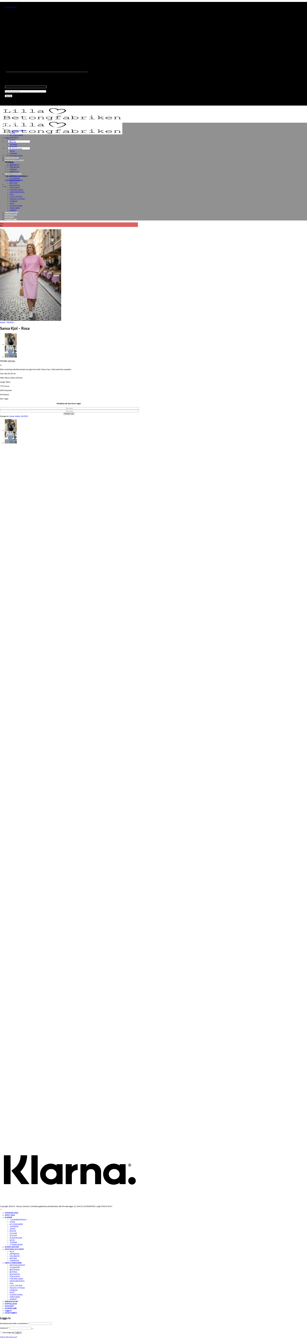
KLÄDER (8, 128)
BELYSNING (15, 181)
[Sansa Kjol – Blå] (11, 357)
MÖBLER (13, 201)
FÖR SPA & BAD (16, 190)
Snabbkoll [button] (4, 666)
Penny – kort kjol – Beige (10, 904)
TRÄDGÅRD (15, 208)
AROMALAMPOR (17, 176)
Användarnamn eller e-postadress (14, 1323)
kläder (2, 322)
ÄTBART (13, 210)
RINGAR (13, 1258)
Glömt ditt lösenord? (8, 1337)
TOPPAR (13, 153)
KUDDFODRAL (16, 206)
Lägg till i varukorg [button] (7, 676)
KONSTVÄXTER (12, 158)
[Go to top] (1, 1209)
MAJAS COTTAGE (17, 199)
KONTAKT (9, 217)
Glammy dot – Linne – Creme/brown (15, 1128)
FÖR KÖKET (15, 187)
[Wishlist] (1, 228)
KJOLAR (13, 144)
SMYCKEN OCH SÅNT (14, 160)
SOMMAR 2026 (11, 124)
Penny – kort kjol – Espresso (11, 670)
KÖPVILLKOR (11, 215)
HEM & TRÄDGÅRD (13, 174)
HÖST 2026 (10, 126)
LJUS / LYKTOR (16, 196)
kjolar (12, 416)
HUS (11, 194)
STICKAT (13, 146)
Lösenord (4, 1328)
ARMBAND (14, 165)
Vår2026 (10, 322)
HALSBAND (15, 167)
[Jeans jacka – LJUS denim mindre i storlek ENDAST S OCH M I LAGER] (11, 344)
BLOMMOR (15, 185)
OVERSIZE (14, 137)
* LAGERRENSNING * (18, 130)
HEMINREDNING (17, 192)
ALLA (12, 162)
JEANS (12, 140)
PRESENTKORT (11, 212)
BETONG (13, 183)
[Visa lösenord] (32, 1328)
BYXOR (13, 142)
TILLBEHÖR (15, 178)
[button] (11, 7)
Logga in (18, 1333)
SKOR (12, 151)
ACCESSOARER (16, 135)
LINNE (12, 133)
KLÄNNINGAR (16, 149)
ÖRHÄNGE (14, 171)
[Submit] (9, 144)
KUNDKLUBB (11, 219)
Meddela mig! (69, 414)
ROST (12, 203)
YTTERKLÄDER (16, 156)
